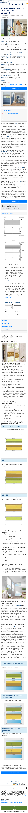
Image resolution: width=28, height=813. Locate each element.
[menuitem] (3, 5)
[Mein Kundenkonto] (19, 4)
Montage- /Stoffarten (7, 329)
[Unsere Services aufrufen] (12, 4)
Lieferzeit (20, 84)
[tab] (14, 213)
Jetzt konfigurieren (14, 88)
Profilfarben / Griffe (7, 326)
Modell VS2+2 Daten (7, 213)
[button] (4, 99)
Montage (5, 116)
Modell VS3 (5, 320)
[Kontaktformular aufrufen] (16, 4)
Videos (5, 120)
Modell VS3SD (5, 323)
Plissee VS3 (8, 297)
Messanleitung (7, 110)
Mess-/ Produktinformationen (10, 113)
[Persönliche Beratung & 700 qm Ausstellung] (22, 4)
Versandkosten (13, 84)
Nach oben (23, 777)
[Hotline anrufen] (9, 4)
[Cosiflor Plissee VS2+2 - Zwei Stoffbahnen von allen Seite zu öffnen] (14, 27)
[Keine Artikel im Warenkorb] (26, 4)
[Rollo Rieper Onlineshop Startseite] (3, 1)
